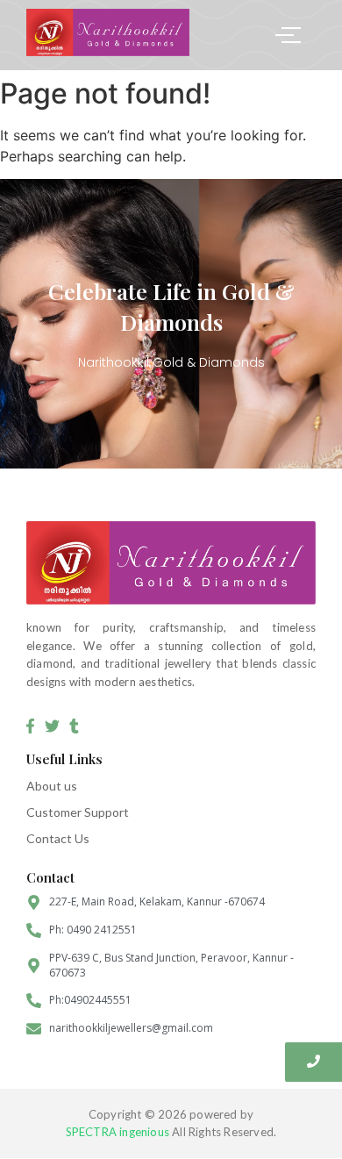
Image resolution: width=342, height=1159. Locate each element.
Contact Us (57, 838)
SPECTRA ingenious (117, 1132)
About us (51, 785)
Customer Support (77, 812)
